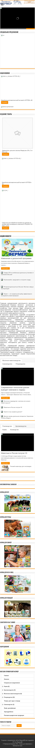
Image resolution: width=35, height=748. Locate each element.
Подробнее (4, 102)
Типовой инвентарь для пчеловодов (20, 466)
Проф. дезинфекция (10, 708)
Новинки (6, 679)
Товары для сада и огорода (12, 701)
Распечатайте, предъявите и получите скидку (17, 279)
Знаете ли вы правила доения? (13, 412)
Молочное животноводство (11, 360)
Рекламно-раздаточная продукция (14, 715)
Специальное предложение (12, 682)
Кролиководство (21, 426)
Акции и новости (5, 236)
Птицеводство (20, 364)
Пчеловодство (7, 426)
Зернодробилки (8, 711)
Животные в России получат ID (13, 407)
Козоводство (14, 429)
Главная (6, 675)
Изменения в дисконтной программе (16, 258)
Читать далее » (5, 268)
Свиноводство (7, 364)
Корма (4, 429)
